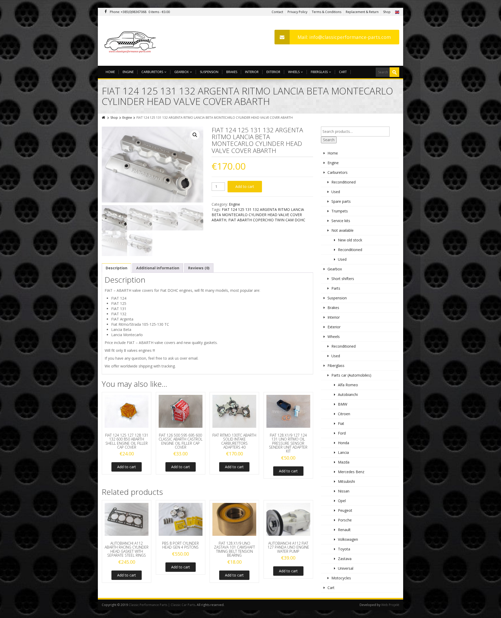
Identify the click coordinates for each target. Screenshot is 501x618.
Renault (344, 529)
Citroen (344, 413)
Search (329, 139)
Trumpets (339, 211)
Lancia (343, 452)
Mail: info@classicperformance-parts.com (344, 37)
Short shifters (342, 278)
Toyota (344, 548)
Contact (277, 12)
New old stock (350, 239)
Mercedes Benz (351, 471)
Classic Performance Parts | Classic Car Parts (162, 605)
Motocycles (341, 577)
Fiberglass (319, 72)
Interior (252, 72)
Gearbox (181, 72)
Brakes (231, 72)
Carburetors (152, 72)
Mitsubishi (346, 481)
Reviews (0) (199, 267)
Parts (335, 288)
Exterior (273, 72)
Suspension (209, 72)
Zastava (344, 558)
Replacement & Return (362, 12)
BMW (342, 404)
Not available (342, 230)
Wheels (294, 72)
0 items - (159, 12)
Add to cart (244, 186)
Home (110, 72)
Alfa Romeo (348, 384)
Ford (342, 433)
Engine (128, 72)
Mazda (343, 462)
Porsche (345, 520)
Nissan (343, 491)
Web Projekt (390, 605)
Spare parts (341, 201)
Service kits (340, 220)
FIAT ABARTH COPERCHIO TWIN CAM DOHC (266, 219)
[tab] (116, 268)
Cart (343, 72)
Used (335, 191)
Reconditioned (343, 182)
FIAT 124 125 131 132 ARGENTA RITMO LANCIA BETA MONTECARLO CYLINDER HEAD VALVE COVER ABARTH (258, 214)
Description (116, 267)
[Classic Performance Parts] (131, 40)
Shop (387, 12)
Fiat (341, 423)
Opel (342, 500)
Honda (343, 442)
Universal (345, 568)
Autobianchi (348, 394)
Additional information (157, 267)
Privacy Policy (297, 12)
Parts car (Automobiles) (351, 375)
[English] (397, 12)
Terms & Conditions (326, 12)
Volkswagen (348, 539)
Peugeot (345, 510)
